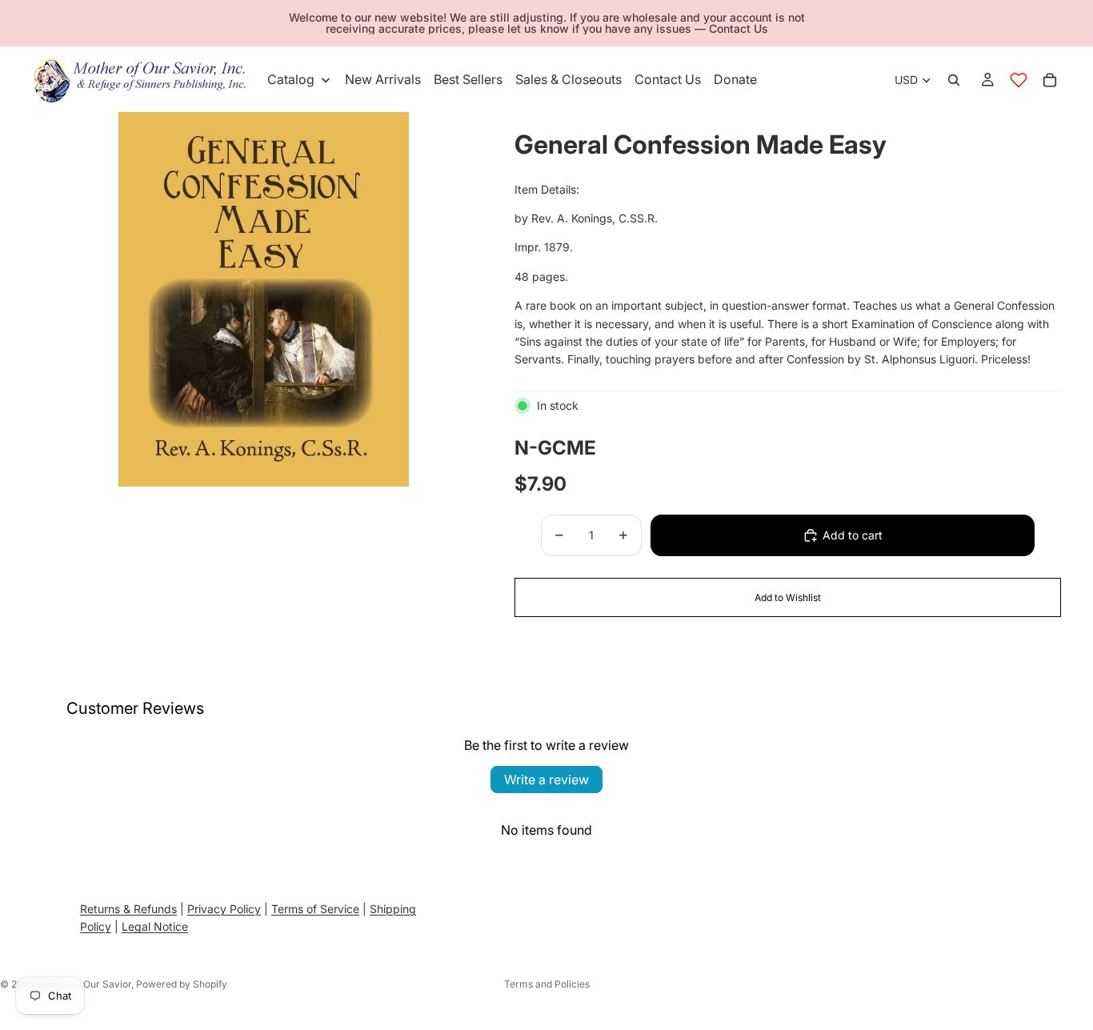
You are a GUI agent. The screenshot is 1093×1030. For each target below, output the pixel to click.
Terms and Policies (547, 984)
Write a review (546, 779)
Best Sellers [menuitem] (468, 79)
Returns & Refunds (128, 909)
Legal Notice (155, 926)
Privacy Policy (224, 909)
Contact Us (738, 28)
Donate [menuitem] (735, 79)
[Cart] (1049, 80)
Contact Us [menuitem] (668, 79)
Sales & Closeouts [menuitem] (568, 79)
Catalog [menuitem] (290, 79)
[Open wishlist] (1018, 80)
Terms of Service (315, 909)
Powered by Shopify (181, 984)
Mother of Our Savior (84, 984)
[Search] (953, 80)
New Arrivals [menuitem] (383, 79)
